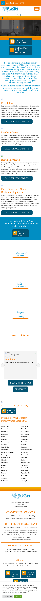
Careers (9, 565)
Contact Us (16, 565)
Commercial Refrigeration (30, 527)
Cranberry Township (7, 452)
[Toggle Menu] (37, 9)
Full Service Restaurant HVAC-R (12, 527)
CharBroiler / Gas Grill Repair (31, 535)
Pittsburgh (24, 452)
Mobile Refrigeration (30, 518)
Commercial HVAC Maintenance (14, 518)
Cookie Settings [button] (8, 596)
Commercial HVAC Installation (13, 516)
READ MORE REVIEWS (20, 383)
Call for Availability (17, 149)
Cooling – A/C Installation (14, 549)
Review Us (23, 565)
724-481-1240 (11, 16)
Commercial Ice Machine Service (28, 530)
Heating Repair (21, 551)
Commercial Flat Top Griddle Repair (12, 535)
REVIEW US (20, 389)
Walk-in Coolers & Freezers (11, 530)
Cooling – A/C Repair (28, 549)
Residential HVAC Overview (15, 563)
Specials (31, 563)
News (36, 563)
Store (26, 563)
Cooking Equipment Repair (11, 532)
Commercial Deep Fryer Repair (28, 532)
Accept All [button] (18, 596)
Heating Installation (32, 551)
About (5, 563)
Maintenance (20, 554)
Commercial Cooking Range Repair (20, 537)
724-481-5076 (20, 504)
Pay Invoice (30, 565)
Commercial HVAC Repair (29, 516)
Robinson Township (27, 455)
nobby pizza (15, 355)
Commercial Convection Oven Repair (21, 539)
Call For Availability (17, 121)
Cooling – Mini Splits (10, 551)
